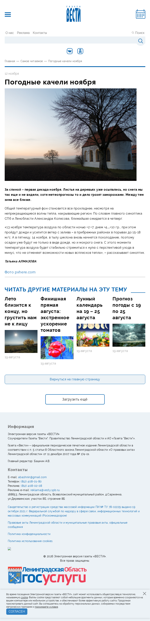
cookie (24, 597)
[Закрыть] (144, 593)
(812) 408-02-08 (31, 485)
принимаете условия (46, 607)
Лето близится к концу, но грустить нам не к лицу (21, 311)
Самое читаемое (32, 61)
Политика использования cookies (30, 541)
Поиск (140, 33)
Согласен (17, 611)
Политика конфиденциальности (29, 534)
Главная (10, 61)
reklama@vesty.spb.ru (45, 490)
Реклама (23, 33)
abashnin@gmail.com (32, 477)
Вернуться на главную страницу (75, 379)
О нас (9, 33)
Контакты (40, 33)
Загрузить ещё (75, 399)
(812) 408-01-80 (31, 481)
